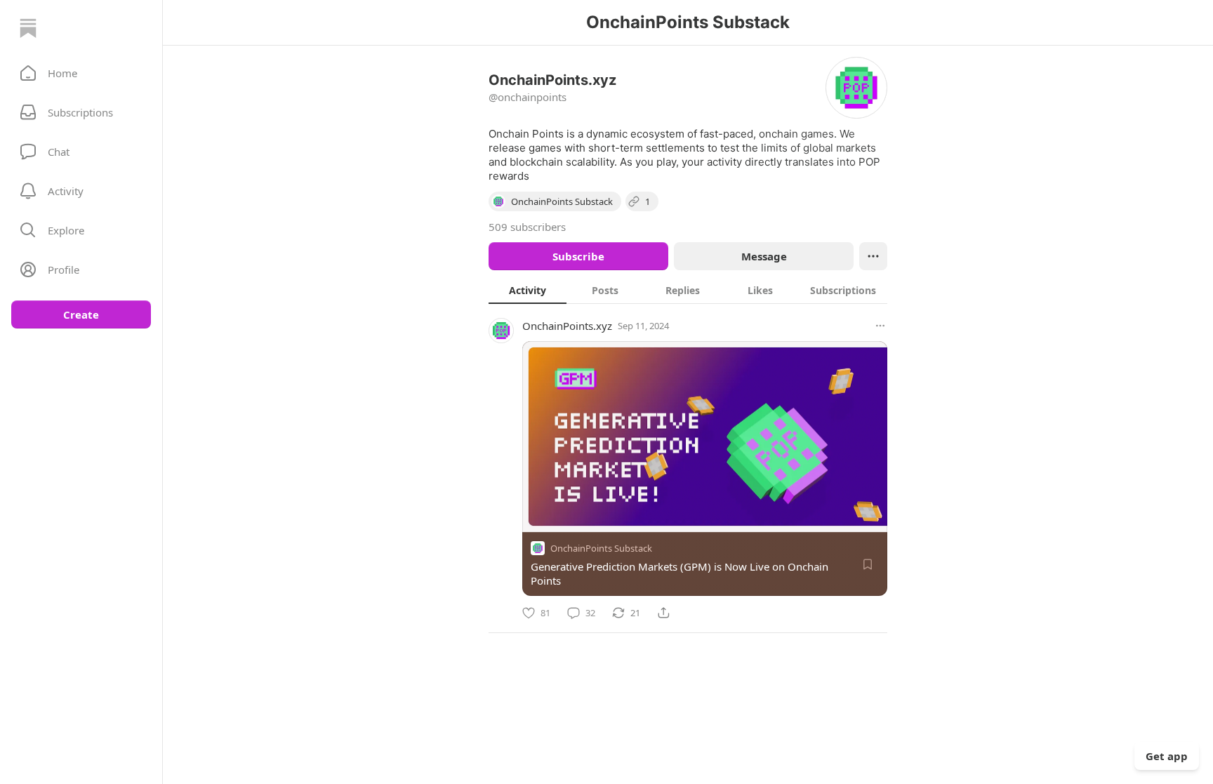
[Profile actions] (873, 256)
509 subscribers (527, 227)
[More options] (880, 325)
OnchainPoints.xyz (567, 326)
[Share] (663, 613)
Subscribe (578, 256)
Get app (1167, 756)
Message (764, 256)
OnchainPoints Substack (601, 548)
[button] (81, 73)
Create (81, 314)
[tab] (527, 290)
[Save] (867, 564)
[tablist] (688, 290)
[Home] (28, 28)
